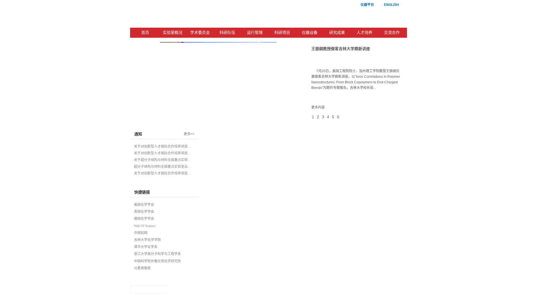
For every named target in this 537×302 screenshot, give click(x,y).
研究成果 (337, 32)
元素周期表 (142, 268)
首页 (145, 32)
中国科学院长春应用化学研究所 (157, 261)
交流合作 (392, 32)
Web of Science (144, 226)
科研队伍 (227, 32)
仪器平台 (367, 5)
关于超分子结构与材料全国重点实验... (162, 160)
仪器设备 (309, 32)
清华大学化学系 (145, 247)
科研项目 (282, 32)
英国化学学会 (144, 212)
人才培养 (364, 32)
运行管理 (255, 32)
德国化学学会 (144, 219)
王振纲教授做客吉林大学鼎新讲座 (340, 48)
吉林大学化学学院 (147, 240)
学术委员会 (200, 32)
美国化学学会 (144, 205)
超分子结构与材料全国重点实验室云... (162, 167)
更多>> (189, 134)
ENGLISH (391, 5)
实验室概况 (172, 32)
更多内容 (318, 107)
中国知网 (140, 233)
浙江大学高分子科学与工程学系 (157, 254)
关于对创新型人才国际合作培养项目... (162, 146)
